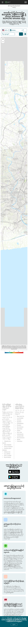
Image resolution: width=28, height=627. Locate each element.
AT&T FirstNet (7, 455)
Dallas (18, 430)
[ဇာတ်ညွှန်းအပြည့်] (25, 30)
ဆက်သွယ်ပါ (10, 592)
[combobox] (5, 30)
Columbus (19, 441)
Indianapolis (20, 434)
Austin (18, 439)
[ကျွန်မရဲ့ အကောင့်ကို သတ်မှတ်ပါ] (25, 2)
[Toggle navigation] (2, 2)
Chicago (19, 420)
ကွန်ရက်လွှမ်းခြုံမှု (17, 34)
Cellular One (7, 452)
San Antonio (20, 427)
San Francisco (20, 437)
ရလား (14, 624)
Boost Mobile (7, 457)
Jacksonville (20, 436)
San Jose (19, 432)
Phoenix (19, 425)
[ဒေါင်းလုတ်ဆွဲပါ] (14, 472)
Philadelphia (20, 423)
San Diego (19, 428)
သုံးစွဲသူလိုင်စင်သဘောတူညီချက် (14, 621)
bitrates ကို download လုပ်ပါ (21, 34)
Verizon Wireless (8, 446)
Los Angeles (20, 418)
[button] (2, 39)
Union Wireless (6, 426)
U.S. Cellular (7, 453)
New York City (20, 416)
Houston (19, 421)
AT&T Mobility (7, 444)
